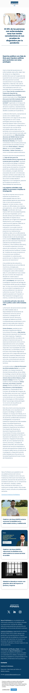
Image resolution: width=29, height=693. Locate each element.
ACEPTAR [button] (14, 689)
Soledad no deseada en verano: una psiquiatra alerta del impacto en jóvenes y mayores (14, 583)
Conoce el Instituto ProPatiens (10, 494)
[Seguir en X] (8, 611)
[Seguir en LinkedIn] (14, 611)
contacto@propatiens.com (13, 674)
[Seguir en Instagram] (20, 611)
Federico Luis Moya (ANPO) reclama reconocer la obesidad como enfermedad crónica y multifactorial (14, 521)
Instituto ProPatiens (7, 631)
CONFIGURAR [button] (6, 689)
